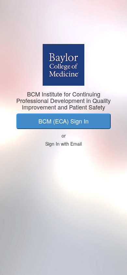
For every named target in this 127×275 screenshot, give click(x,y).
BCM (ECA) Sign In (63, 121)
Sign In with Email (63, 143)
